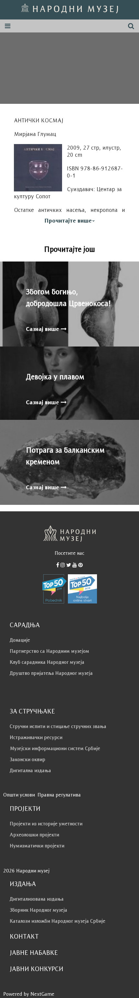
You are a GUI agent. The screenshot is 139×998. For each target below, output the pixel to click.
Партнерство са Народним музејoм (49, 651)
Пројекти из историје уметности (46, 823)
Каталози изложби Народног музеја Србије (57, 921)
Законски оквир (27, 759)
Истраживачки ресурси (36, 737)
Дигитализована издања (37, 899)
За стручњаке (32, 711)
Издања (23, 883)
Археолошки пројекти (34, 834)
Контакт (24, 936)
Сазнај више (43, 329)
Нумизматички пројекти (37, 845)
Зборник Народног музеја (38, 910)
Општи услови (19, 794)
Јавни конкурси (36, 968)
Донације (20, 640)
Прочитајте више (68, 220)
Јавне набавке (34, 952)
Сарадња (25, 624)
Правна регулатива (59, 794)
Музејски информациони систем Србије (55, 748)
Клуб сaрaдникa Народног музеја (47, 662)
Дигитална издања (30, 770)
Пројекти (25, 808)
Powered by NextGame (28, 994)
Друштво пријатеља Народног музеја (51, 673)
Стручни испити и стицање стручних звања (58, 726)
